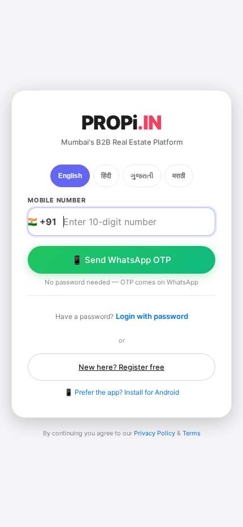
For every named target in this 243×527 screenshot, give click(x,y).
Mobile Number (56, 200)
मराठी (178, 176)
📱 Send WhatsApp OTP (121, 259)
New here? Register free (121, 367)
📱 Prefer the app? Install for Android (121, 392)
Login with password (152, 316)
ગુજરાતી (142, 176)
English (70, 176)
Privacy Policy (154, 433)
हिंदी (106, 176)
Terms (192, 433)
